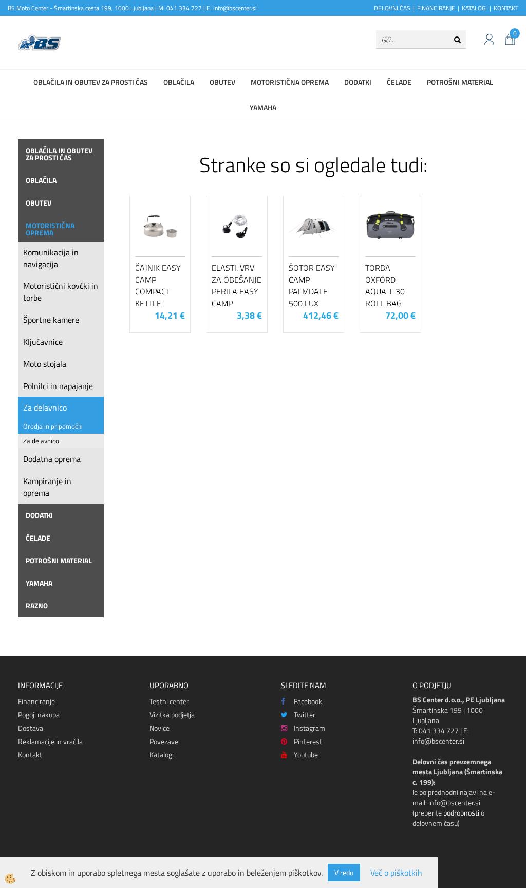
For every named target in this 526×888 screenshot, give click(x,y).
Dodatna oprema (52, 459)
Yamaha (263, 107)
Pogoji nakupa (39, 714)
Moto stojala (44, 364)
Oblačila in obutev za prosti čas (90, 82)
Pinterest (308, 741)
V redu (343, 872)
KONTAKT (506, 8)
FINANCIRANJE (436, 8)
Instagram (309, 728)
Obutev (222, 82)
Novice (159, 728)
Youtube (306, 754)
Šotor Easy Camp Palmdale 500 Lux (312, 285)
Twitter (304, 714)
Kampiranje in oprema (47, 487)
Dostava (30, 728)
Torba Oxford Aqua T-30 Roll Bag (385, 285)
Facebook (308, 701)
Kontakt (30, 754)
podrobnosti (461, 812)
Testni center (169, 701)
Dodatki (357, 82)
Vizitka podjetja (172, 714)
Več (160, 247)
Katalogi (161, 754)
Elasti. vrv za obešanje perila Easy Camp (236, 285)
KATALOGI (474, 8)
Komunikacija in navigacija (51, 258)
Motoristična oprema (290, 82)
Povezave (163, 741)
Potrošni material (460, 82)
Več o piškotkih (396, 873)
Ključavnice (43, 342)
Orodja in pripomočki (53, 426)
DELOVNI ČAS (392, 8)
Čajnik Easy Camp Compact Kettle (158, 285)
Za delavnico (45, 407)
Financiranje (36, 701)
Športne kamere (51, 319)
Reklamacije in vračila (50, 741)
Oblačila (178, 82)
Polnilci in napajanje (58, 386)
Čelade (399, 82)
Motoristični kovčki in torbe (60, 292)
